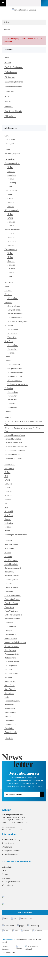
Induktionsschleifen (12, 619)
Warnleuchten (10, 709)
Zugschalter (9, 728)
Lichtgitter (9, 630)
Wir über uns (10, 77)
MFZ (7, 503)
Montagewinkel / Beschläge (15, 642)
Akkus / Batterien (11, 544)
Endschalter (9, 591)
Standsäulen (9, 693)
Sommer (11, 179)
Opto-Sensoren (10, 650)
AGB (7, 96)
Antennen (8, 556)
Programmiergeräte (12, 654)
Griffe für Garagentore (13, 615)
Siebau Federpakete (12, 454)
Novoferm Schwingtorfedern (16, 447)
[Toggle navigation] (3, 3)
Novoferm (12, 175)
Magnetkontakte (11, 638)
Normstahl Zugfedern (13, 439)
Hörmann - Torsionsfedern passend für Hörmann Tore (23, 422)
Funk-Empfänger (11, 603)
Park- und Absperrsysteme (18, 322)
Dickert (10, 257)
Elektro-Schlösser (11, 587)
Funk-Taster (9, 607)
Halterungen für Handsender (16, 535)
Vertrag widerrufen (25, 912)
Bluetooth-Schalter (12, 576)
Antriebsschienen (11, 560)
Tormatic (11, 187)
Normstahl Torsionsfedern (15, 435)
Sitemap (8, 101)
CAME (10, 198)
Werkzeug (8, 716)
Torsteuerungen (11, 249)
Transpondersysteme (12, 701)
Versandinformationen (13, 87)
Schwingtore (9, 144)
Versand (4, 942)
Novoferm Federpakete (14, 443)
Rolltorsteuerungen (15, 376)
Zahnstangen (10, 720)
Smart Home (9, 685)
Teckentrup (12, 183)
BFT (6, 476)
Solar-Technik (10, 689)
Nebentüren (12, 408)
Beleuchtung (9, 572)
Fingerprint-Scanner (12, 599)
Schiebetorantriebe (12, 210)
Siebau (7, 357)
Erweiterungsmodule (13, 595)
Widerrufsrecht (10, 116)
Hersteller (9, 738)
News (7, 57)
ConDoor (8, 484)
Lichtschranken (10, 634)
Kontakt (8, 62)
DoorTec (11, 234)
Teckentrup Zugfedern (13, 458)
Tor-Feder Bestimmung (14, 67)
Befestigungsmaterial (13, 568)
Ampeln (8, 552)
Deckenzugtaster (11, 580)
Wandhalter (9, 705)
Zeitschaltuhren (10, 724)
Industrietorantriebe (12, 230)
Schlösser (8, 670)
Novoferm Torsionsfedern (15, 451)
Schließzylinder (11, 666)
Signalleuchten (10, 681)
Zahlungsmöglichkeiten (14, 82)
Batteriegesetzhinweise (13, 111)
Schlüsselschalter (11, 673)
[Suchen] (42, 22)
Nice (6, 507)
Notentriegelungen (12, 646)
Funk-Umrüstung (11, 611)
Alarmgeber (9, 548)
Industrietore (12, 400)
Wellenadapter (10, 713)
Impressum (9, 106)
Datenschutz (9, 92)
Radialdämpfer (10, 658)
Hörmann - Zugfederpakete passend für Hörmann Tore (24, 429)
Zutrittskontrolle (11, 732)
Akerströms (9, 468)
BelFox (10, 167)
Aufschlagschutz (11, 564)
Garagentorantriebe (12, 163)
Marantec (11, 171)
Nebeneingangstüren (13, 153)
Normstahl (9, 325)
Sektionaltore (10, 140)
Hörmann (8, 294)
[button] (31, 3)
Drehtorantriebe (11, 191)
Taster (7, 697)
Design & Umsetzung (5, 948)
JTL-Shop (12, 952)
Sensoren (8, 677)
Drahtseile (8, 583)
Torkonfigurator (11, 72)
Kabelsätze (9, 623)
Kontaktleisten (10, 626)
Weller (7, 531)
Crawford (8, 290)
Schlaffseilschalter (12, 662)
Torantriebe (12, 337)
